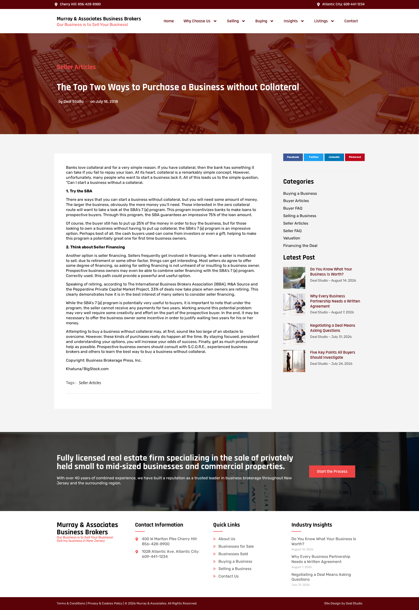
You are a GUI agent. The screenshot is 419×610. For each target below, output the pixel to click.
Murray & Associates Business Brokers (99, 19)
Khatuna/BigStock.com (87, 368)
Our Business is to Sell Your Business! (92, 24)
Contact (351, 21)
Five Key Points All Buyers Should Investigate (332, 355)
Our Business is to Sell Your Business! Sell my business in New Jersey (85, 539)
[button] (293, 157)
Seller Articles (76, 67)
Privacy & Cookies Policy (105, 603)
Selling (233, 21)
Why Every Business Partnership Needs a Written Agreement (335, 301)
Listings (321, 21)
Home (169, 21)
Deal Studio (354, 603)
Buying (261, 21)
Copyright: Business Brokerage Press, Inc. (104, 360)
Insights (291, 21)
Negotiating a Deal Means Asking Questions (332, 328)
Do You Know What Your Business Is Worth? (331, 271)
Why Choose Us (197, 21)
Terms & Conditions (71, 603)
